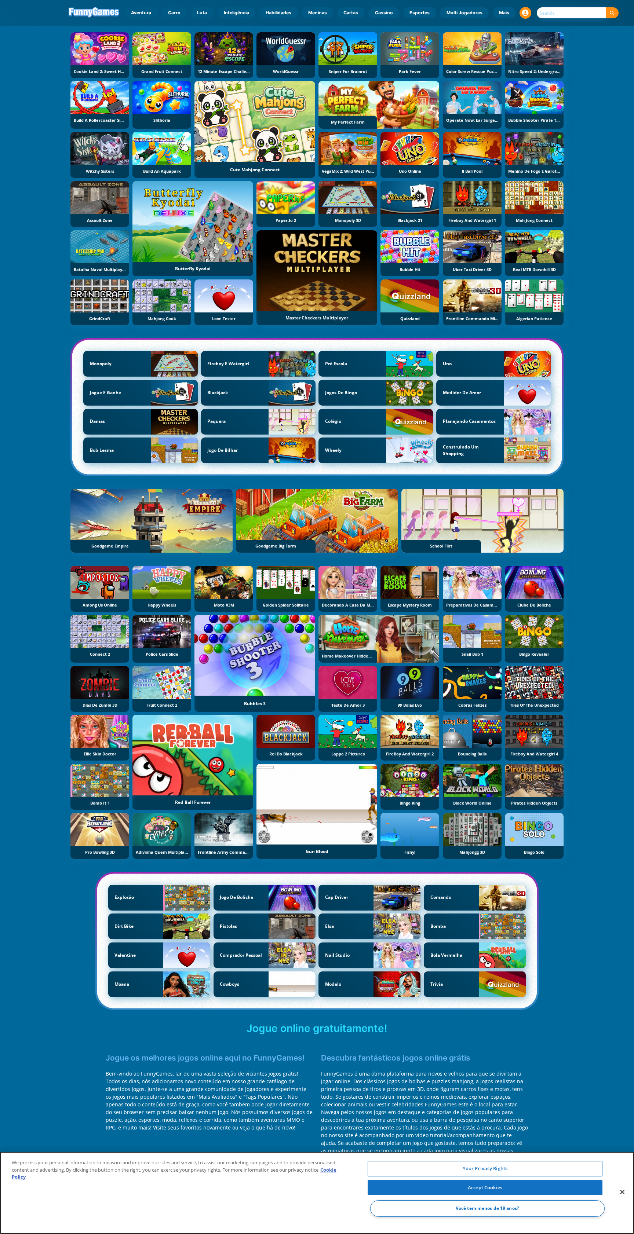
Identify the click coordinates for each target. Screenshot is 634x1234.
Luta (202, 12)
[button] (525, 13)
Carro (174, 12)
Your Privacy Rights (485, 1168)
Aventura (141, 12)
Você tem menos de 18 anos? (487, 1208)
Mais (504, 12)
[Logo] (94, 13)
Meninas (317, 12)
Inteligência (236, 12)
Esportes (419, 12)
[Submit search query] (612, 13)
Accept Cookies (485, 1187)
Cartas (350, 12)
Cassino (384, 12)
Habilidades (278, 12)
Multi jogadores (464, 12)
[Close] (622, 1192)
